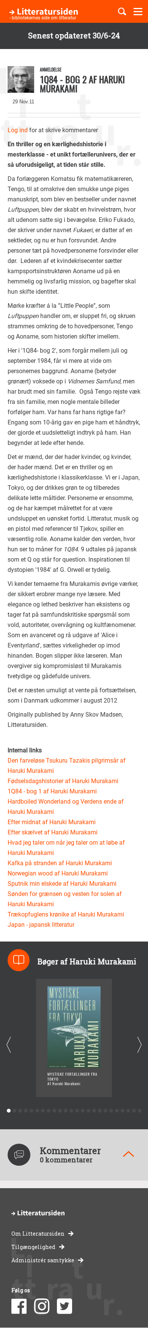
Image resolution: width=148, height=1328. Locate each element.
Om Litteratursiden (38, 1233)
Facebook (19, 1306)
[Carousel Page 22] (128, 1111)
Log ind (18, 130)
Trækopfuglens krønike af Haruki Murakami (66, 914)
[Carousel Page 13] (77, 1111)
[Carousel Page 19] (111, 1111)
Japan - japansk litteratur (41, 924)
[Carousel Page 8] (48, 1111)
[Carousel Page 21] (122, 1111)
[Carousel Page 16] (94, 1111)
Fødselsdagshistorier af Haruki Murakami (63, 781)
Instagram (41, 1306)
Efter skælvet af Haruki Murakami (53, 832)
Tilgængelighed (33, 1246)
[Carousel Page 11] (65, 1111)
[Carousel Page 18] (105, 1111)
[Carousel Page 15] (88, 1111)
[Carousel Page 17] (99, 1111)
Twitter (64, 1306)
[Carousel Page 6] (37, 1111)
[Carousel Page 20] (117, 1111)
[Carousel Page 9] (54, 1111)
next (139, 1045)
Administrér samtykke (42, 1260)
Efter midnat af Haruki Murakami (52, 822)
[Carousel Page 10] (60, 1111)
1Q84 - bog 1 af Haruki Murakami (52, 791)
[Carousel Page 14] (82, 1111)
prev (8, 1045)
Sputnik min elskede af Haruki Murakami (62, 883)
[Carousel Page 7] (43, 1111)
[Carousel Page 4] (25, 1111)
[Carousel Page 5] (31, 1111)
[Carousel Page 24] (139, 1111)
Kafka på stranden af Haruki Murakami (60, 863)
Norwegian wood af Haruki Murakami (58, 873)
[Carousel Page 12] (71, 1111)
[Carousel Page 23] (134, 1111)
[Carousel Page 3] (20, 1111)
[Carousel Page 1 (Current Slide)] (8, 1111)
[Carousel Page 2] (14, 1111)
